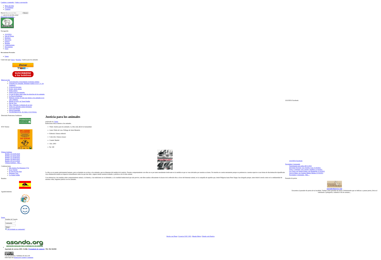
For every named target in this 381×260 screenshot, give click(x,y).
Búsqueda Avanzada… (8, 17)
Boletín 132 (12, 155)
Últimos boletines (6, 152)
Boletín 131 (12, 157)
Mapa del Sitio (9, 6)
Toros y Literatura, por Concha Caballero (305, 169)
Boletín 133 (12, 154)
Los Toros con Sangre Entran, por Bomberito (307, 171)
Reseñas (7, 43)
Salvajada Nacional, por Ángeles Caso (305, 168)
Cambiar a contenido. (7, 2)
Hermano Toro (13, 173)
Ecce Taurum (13, 170)
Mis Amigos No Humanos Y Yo (19, 168)
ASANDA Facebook (295, 161)
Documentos (9, 47)
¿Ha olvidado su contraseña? (16, 229)
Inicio (13, 60)
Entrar (7, 56)
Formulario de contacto (36, 249)
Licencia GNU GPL (184, 236)
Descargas (8, 40)
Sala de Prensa (9, 36)
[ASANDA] (7, 27)
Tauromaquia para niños (300, 166)
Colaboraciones (9, 45)
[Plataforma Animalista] (25, 202)
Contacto (7, 9)
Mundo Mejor (196, 236)
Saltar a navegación (21, 2)
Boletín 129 (12, 161)
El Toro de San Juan (15, 171)
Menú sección (5, 80)
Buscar (3, 13)
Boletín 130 (12, 159)
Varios (56, 121)
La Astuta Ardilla (14, 175)
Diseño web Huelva (208, 236)
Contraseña (8, 223)
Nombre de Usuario (11, 219)
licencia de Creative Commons (23, 257)
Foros (6, 48)
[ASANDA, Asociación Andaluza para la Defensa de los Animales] (24, 247)
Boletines (8, 38)
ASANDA (8, 34)
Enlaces (7, 41)
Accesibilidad (9, 7)
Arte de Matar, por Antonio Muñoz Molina (306, 173)
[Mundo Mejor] (25, 214)
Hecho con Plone (171, 236)
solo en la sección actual (10, 15)
